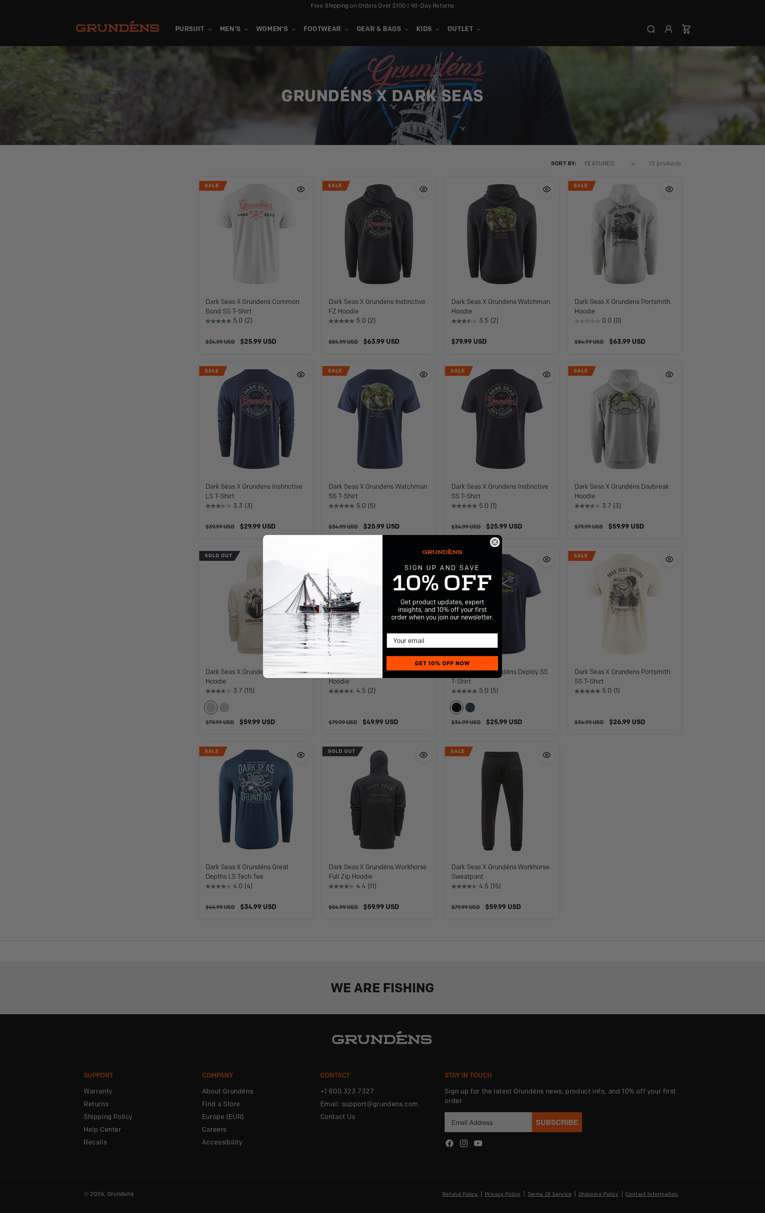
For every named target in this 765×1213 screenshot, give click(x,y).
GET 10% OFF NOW (442, 663)
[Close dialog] (495, 542)
